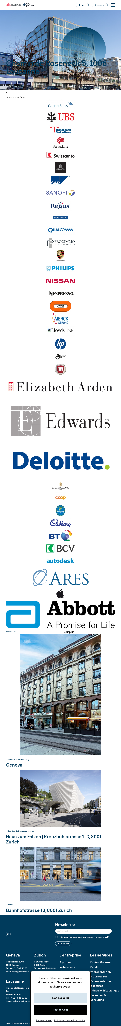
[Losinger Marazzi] (60, 306)
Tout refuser (60, 1009)
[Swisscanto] (60, 154)
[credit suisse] (60, 104)
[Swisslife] (60, 142)
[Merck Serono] (60, 318)
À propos (65, 962)
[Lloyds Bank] (60, 331)
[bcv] (60, 548)
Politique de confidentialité (69, 1020)
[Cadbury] (60, 523)
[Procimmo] (60, 243)
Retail (94, 967)
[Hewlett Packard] (60, 343)
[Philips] (60, 268)
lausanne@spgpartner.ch (18, 1001)
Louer (82, 5)
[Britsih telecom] (60, 535)
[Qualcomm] (60, 230)
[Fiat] (60, 369)
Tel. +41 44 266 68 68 (45, 968)
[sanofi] (60, 192)
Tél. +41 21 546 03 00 (16, 998)
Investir (99, 5)
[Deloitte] (60, 461)
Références (67, 967)
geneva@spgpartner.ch (17, 971)
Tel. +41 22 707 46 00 (16, 968)
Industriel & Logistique (104, 990)
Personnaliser (44, 1020)
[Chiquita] (60, 510)
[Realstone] (60, 217)
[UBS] (60, 116)
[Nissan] (60, 280)
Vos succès (10, 631)
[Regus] (60, 205)
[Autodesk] (60, 561)
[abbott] (60, 614)
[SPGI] (20, 5)
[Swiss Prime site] (60, 167)
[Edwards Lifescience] (60, 420)
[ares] (60, 577)
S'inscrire (63, 943)
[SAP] (60, 180)
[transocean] (60, 129)
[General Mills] (60, 356)
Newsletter (65, 924)
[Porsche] (60, 255)
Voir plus (69, 632)
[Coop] (60, 497)
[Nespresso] (60, 293)
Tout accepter (60, 997)
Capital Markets (100, 962)
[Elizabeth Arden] (60, 386)
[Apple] (60, 593)
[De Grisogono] (60, 485)
